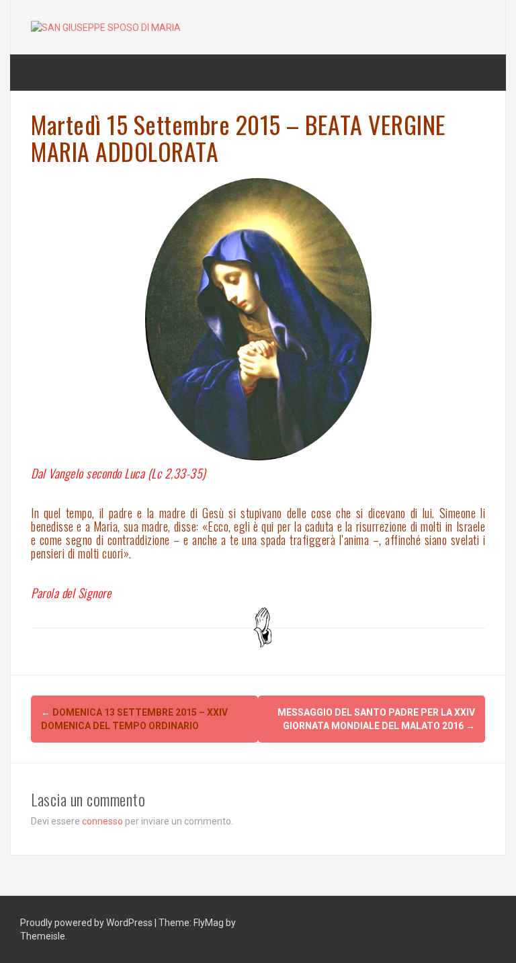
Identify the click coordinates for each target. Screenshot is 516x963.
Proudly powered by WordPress (87, 922)
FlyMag (209, 922)
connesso (102, 821)
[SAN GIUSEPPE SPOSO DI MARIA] (106, 27)
